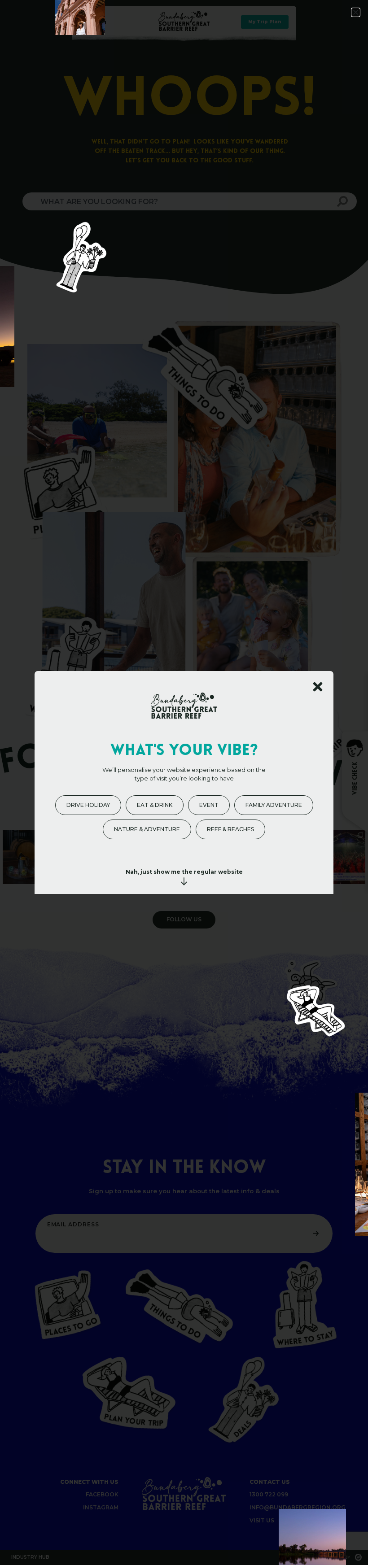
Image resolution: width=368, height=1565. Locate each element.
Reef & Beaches (230, 829)
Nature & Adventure (147, 829)
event (209, 805)
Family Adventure (273, 805)
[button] (355, 12)
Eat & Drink (154, 805)
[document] (184, 782)
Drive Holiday (88, 805)
